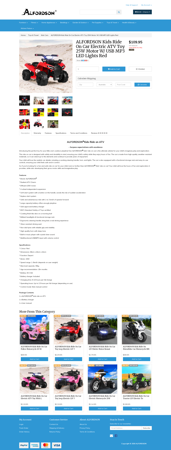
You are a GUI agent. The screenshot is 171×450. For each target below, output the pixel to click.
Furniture (22, 23)
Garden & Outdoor (80, 23)
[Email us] (111, 436)
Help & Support (132, 5)
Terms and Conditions (78, 133)
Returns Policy (54, 432)
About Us (83, 424)
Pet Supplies (97, 23)
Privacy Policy (85, 428)
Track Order (23, 428)
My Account (146, 5)
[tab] (25, 133)
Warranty (37, 133)
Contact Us (53, 424)
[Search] (119, 12)
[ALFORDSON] (40, 8)
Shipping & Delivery (56, 428)
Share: (79, 60)
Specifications (61, 133)
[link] (116, 436)
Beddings (64, 23)
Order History (24, 432)
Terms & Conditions (87, 432)
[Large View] (24, 100)
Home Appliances (49, 23)
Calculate (143, 85)
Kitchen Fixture (26, 28)
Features (48, 133)
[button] (140, 69)
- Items (143, 12)
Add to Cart (115, 69)
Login (21, 424)
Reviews (94, 133)
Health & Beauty (128, 23)
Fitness (34, 23)
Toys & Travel (112, 23)
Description (25, 133)
